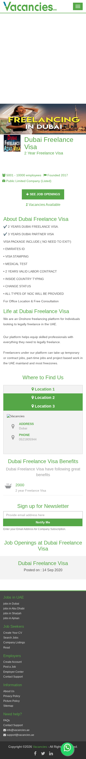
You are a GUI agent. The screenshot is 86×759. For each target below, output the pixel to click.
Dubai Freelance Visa (43, 563)
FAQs (6, 720)
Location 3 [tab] (44, 406)
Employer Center (13, 671)
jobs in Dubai (11, 603)
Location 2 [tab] (44, 397)
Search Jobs (10, 637)
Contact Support (13, 676)
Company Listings (14, 642)
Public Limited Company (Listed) (28, 181)
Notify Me (43, 522)
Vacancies (40, 746)
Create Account (12, 661)
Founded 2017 (57, 175)
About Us (8, 691)
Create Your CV (12, 632)
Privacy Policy (11, 696)
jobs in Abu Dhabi (13, 608)
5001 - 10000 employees (23, 175)
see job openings (44, 194)
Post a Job (9, 666)
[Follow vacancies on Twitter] (43, 753)
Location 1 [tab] (44, 389)
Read (6, 647)
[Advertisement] (43, 58)
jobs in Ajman (11, 618)
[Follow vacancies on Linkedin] (51, 753)
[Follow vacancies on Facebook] (35, 753)
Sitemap (8, 705)
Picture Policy (11, 701)
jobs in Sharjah (12, 613)
